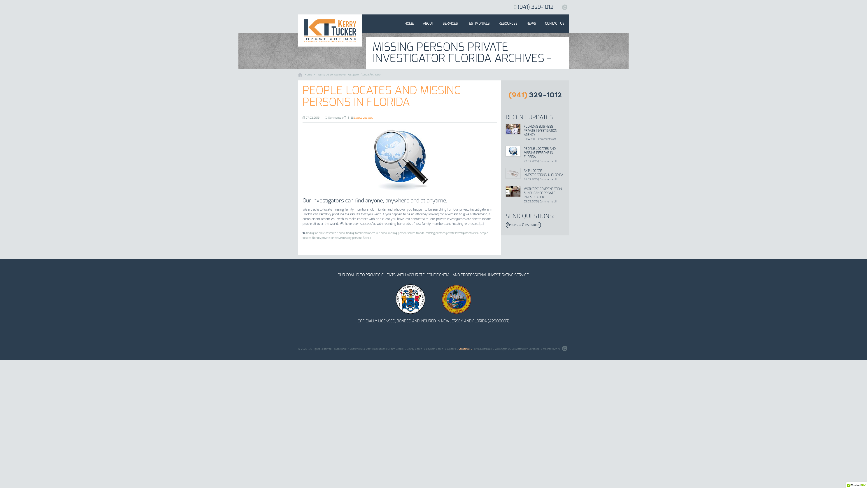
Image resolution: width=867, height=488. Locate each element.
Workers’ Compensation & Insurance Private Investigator (543, 193)
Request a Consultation (523, 225)
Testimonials (478, 23)
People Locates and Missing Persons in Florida (540, 153)
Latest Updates (363, 117)
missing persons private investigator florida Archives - (348, 74)
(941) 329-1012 (535, 7)
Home (409, 23)
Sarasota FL (465, 349)
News (531, 23)
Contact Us (554, 23)
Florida (479, 321)
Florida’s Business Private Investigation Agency (540, 130)
